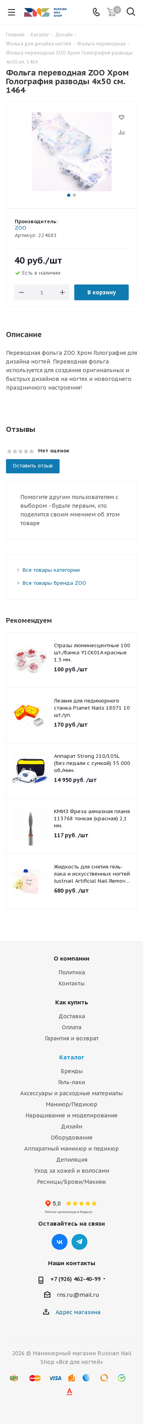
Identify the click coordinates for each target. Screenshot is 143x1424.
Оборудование (72, 1137)
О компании (71, 958)
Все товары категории (51, 570)
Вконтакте (60, 1242)
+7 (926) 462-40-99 (75, 1279)
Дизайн (71, 1126)
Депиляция (71, 1159)
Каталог (71, 1057)
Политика (71, 972)
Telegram (79, 1242)
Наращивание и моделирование (71, 1115)
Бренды (72, 1071)
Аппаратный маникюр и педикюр (71, 1148)
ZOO (20, 227)
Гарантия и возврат (72, 1038)
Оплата (71, 1027)
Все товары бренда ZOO (54, 583)
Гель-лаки (71, 1082)
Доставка (71, 1016)
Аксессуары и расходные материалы (71, 1093)
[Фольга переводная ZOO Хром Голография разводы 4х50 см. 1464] (71, 151)
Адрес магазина (78, 1312)
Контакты (71, 983)
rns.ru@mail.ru (78, 1294)
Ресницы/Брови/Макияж (71, 1181)
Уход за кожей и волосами (71, 1170)
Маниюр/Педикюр (71, 1104)
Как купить (71, 1002)
